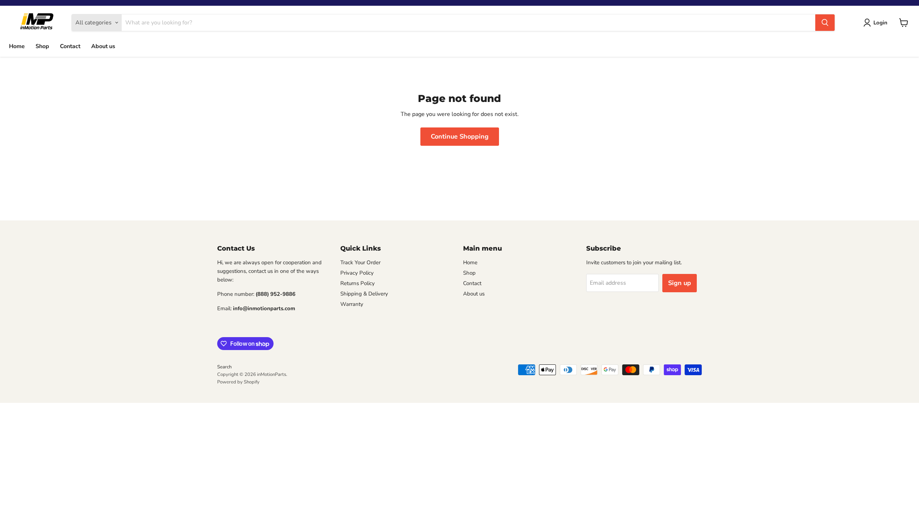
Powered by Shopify (238, 382)
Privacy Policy (357, 272)
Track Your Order (360, 262)
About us (103, 46)
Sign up (679, 283)
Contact (70, 46)
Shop (42, 46)
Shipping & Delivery (364, 293)
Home (17, 46)
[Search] (825, 22)
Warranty (351, 304)
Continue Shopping (460, 136)
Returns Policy (357, 283)
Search (224, 367)
